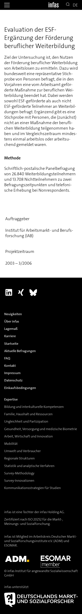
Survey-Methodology (19, 473)
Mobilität (11, 443)
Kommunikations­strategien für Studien (32, 488)
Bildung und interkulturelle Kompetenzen (34, 407)
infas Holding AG (52, 512)
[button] (7, 5)
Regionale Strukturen (19, 458)
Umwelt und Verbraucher (22, 451)
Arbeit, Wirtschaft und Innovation (28, 436)
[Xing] (20, 292)
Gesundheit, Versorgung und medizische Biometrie (40, 429)
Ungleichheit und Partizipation (26, 421)
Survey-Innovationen (19, 480)
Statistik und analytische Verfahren (29, 466)
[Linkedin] (8, 292)
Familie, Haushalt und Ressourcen (28, 414)
